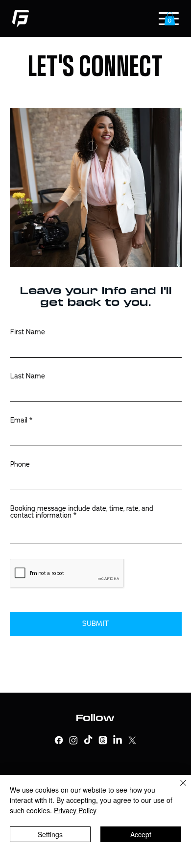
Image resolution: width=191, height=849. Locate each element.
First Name (27, 331)
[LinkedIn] (117, 740)
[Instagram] (73, 740)
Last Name (27, 376)
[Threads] (102, 740)
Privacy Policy (75, 810)
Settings (50, 834)
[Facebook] (58, 740)
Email (18, 420)
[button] (169, 18)
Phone (20, 464)
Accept (140, 834)
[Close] (177, 788)
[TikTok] (88, 740)
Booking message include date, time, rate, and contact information (81, 512)
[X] (132, 740)
